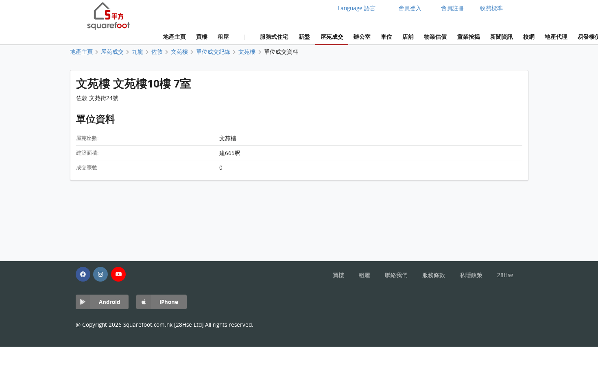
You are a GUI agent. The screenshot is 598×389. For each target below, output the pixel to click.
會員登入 (410, 8)
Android (109, 302)
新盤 (304, 36)
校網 (529, 36)
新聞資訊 (501, 36)
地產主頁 (174, 36)
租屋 (223, 36)
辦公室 (362, 36)
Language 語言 (356, 8)
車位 (386, 36)
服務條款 (433, 275)
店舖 (408, 36)
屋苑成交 (332, 36)
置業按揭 (468, 36)
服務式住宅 (274, 36)
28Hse (505, 275)
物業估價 (435, 36)
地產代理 (556, 36)
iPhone (168, 302)
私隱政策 (471, 275)
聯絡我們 (396, 275)
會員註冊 (452, 8)
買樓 (201, 36)
